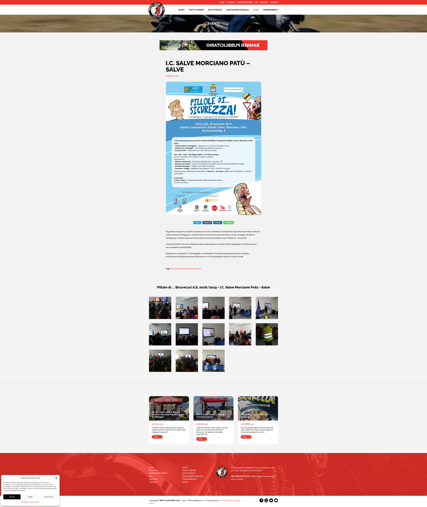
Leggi (156, 437)
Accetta (12, 497)
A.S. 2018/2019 (177, 269)
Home (222, 2)
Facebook (207, 222)
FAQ (256, 2)
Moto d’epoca (215, 10)
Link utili (264, 2)
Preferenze (48, 497)
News (256, 10)
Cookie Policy (25, 502)
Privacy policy (34, 502)
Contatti (274, 2)
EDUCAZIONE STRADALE (238, 10)
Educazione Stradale (192, 269)
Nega (30, 497)
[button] (56, 478)
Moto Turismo (196, 10)
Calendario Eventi (245, 2)
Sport (181, 10)
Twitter (197, 222)
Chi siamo (231, 2)
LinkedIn (218, 222)
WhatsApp (228, 222)
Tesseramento (270, 10)
